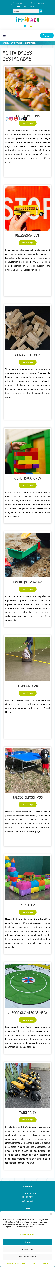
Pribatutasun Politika (29, 1263)
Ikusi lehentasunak (27, 1256)
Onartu (28, 1242)
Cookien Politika (13, 1263)
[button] (51, 1214)
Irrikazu (6, 42)
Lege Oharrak (43, 1263)
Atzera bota (27, 1249)
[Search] (40, 11)
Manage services (27, 1234)
